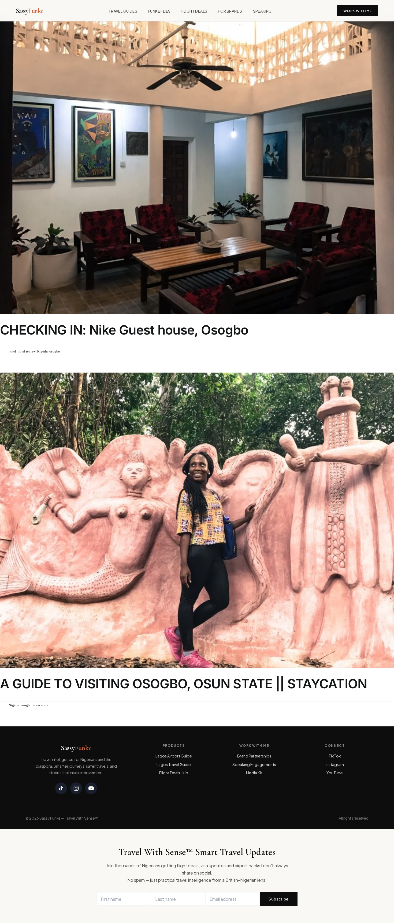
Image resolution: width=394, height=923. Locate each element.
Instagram (335, 764)
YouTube (334, 772)
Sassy (29, 11)
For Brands (230, 11)
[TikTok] (61, 788)
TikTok (335, 755)
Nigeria (42, 351)
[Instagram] (76, 788)
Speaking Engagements (254, 764)
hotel (12, 351)
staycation (40, 705)
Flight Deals (194, 11)
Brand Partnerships (254, 755)
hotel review (26, 351)
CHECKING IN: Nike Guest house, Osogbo (124, 330)
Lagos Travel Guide (174, 764)
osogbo (54, 351)
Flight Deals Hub (173, 772)
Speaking (262, 11)
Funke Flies (159, 11)
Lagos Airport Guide (173, 755)
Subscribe (279, 899)
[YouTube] (91, 788)
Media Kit (254, 772)
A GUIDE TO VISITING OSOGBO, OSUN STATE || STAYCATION (183, 684)
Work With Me (357, 11)
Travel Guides (123, 11)
